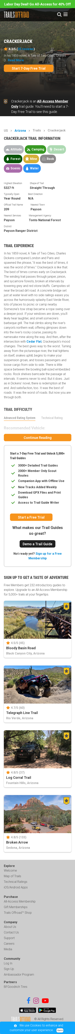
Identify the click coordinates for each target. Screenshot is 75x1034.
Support (9, 938)
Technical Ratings (15, 882)
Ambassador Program (19, 974)
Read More (16, 60)
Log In (8, 963)
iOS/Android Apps (16, 887)
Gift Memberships (16, 907)
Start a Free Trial (31, 517)
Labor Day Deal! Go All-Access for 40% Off (37, 4)
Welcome (10, 870)
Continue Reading (38, 438)
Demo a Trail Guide (37, 544)
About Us (10, 927)
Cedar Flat (34, 341)
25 (26, 49)
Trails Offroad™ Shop (18, 913)
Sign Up (9, 969)
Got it (59, 1030)
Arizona (20, 130)
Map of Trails (12, 876)
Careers (9, 943)
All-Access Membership (20, 901)
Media (8, 949)
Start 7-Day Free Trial (29, 68)
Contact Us (11, 932)
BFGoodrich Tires (15, 987)
